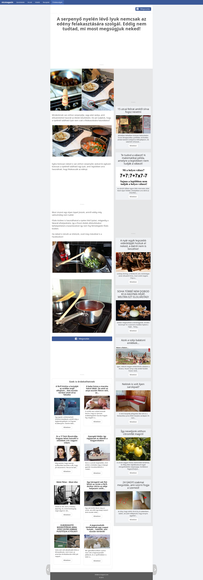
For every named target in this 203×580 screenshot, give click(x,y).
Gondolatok (20, 2)
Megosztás (145, 9)
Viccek (30, 2)
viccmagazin (7, 2)
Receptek (46, 2)
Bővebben (67, 427)
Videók (37, 2)
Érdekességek (57, 2)
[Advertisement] (101, 49)
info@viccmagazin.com (101, 575)
